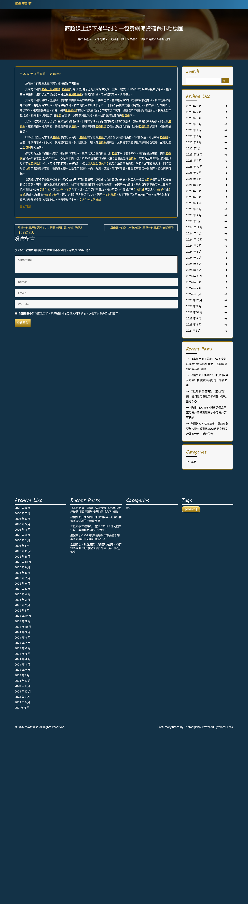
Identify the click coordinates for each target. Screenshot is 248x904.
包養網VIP (71, 110)
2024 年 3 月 (194, 282)
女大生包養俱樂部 (98, 163)
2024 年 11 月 (194, 233)
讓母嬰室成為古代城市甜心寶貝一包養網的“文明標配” (142, 228)
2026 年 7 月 (194, 112)
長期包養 (44, 190)
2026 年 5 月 (194, 124)
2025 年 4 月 (194, 203)
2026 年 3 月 (193, 136)
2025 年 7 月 (194, 185)
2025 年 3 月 (193, 209)
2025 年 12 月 (194, 155)
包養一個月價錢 (51, 89)
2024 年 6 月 (194, 264)
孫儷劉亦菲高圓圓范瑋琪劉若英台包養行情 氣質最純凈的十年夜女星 (207, 380)
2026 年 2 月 (193, 142)
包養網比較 (50, 195)
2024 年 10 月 (194, 240)
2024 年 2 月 (194, 288)
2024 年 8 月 (194, 252)
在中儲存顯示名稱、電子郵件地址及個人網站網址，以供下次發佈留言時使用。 (69, 314)
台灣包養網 (75, 94)
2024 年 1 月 (193, 294)
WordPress (225, 727)
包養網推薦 (35, 163)
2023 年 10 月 (194, 312)
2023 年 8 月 (193, 325)
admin (57, 74)
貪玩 (193, 462)
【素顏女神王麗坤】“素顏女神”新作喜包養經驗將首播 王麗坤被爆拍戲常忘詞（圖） (207, 364)
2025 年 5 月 (194, 197)
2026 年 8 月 (194, 106)
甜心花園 (25, 206)
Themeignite (192, 727)
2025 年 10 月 (194, 167)
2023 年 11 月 (193, 306)
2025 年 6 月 (194, 191)
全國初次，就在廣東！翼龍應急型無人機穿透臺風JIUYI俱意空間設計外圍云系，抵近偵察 (207, 429)
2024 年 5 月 (194, 270)
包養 (58, 115)
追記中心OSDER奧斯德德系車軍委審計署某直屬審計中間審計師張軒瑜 (206, 413)
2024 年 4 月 (194, 276)
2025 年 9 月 (193, 173)
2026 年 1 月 (193, 148)
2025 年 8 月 (194, 179)
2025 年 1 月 (193, 221)
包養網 (66, 89)
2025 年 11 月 (194, 161)
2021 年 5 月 (193, 331)
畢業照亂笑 (23, 4)
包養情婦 (100, 126)
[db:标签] (191, 509)
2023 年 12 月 (194, 300)
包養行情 (144, 126)
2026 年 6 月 (194, 118)
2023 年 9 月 (193, 318)
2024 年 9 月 (194, 246)
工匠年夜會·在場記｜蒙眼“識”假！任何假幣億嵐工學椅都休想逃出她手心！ (206, 396)
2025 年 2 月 (193, 215)
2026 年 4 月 (194, 130)
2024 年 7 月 (194, 258)
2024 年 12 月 (194, 227)
